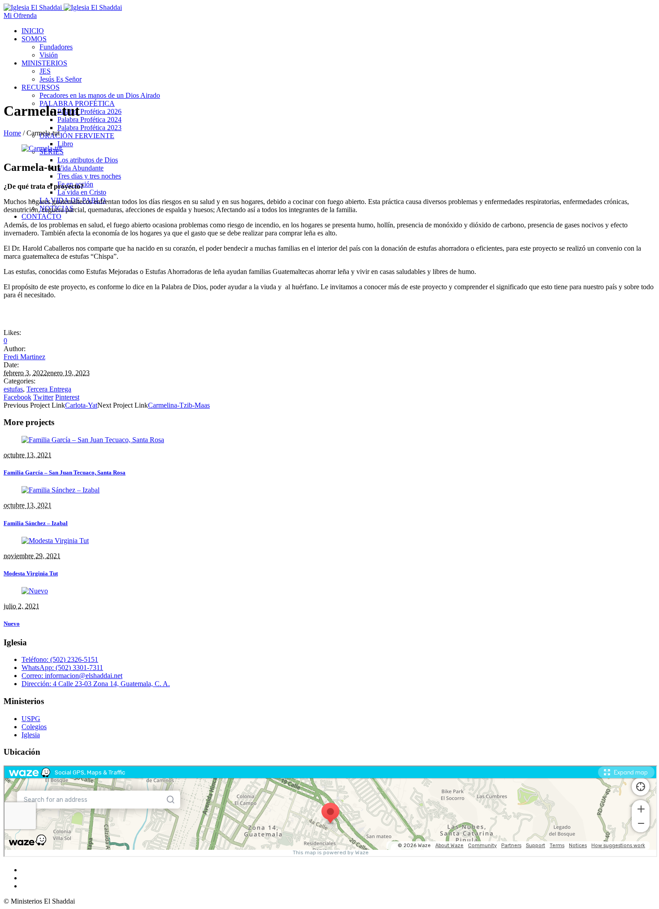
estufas (13, 389)
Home (12, 133)
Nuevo (12, 623)
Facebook (17, 397)
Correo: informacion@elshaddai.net (72, 675)
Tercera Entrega (48, 389)
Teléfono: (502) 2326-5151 (60, 659)
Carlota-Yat (81, 405)
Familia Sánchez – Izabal (36, 523)
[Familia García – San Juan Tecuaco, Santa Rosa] (93, 440)
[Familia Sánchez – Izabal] (61, 490)
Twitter (43, 397)
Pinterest (67, 397)
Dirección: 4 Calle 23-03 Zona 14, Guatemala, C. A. (96, 683)
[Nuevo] (35, 591)
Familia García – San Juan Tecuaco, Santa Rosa (65, 472)
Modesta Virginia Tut (31, 573)
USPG (31, 718)
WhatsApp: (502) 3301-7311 (62, 667)
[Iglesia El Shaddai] (63, 7)
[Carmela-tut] (42, 148)
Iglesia (31, 735)
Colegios (34, 727)
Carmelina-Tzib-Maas (179, 405)
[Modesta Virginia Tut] (55, 540)
